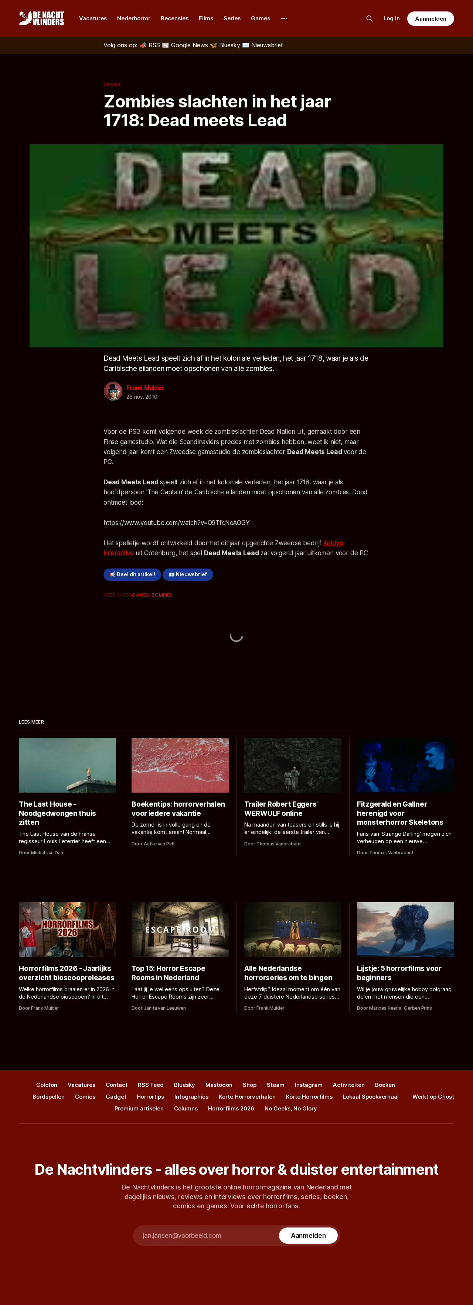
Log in (392, 18)
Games (260, 18)
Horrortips (150, 1096)
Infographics (191, 1096)
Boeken (385, 1084)
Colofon (46, 1084)
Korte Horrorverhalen (247, 1096)
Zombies (162, 595)
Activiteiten (349, 1084)
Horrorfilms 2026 (231, 1108)
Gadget (116, 1096)
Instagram (309, 1084)
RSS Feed (151, 1084)
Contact (116, 1084)
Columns (186, 1108)
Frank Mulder (145, 387)
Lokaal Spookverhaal (371, 1096)
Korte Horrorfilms (309, 1096)
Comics (85, 1096)
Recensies (174, 18)
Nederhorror (133, 18)
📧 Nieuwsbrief (188, 574)
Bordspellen (49, 1096)
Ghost (446, 1096)
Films (206, 18)
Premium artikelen (139, 1108)
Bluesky (184, 1084)
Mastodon (218, 1084)
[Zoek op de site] (369, 18)
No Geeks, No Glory (291, 1108)
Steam (276, 1084)
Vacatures (93, 18)
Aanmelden (430, 18)
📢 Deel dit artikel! (132, 574)
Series (232, 18)
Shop (249, 1084)
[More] (284, 18)
